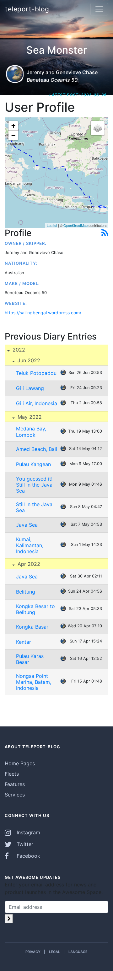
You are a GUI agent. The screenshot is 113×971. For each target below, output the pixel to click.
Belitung (25, 592)
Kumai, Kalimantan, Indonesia (29, 545)
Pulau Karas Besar (30, 659)
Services (15, 794)
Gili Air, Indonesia (36, 403)
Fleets (12, 774)
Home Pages (20, 763)
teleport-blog (27, 9)
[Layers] (98, 128)
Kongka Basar (32, 627)
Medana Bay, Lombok (31, 431)
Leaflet (52, 225)
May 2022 (29, 417)
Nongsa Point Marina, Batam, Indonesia (33, 682)
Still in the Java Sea (34, 507)
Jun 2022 (28, 360)
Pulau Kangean (33, 464)
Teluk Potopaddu (36, 373)
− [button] (13, 135)
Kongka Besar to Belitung (35, 609)
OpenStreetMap (75, 225)
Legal (54, 952)
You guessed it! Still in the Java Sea (34, 485)
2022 (18, 349)
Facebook (27, 856)
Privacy (32, 952)
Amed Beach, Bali (36, 449)
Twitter (24, 844)
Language (78, 952)
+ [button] (13, 126)
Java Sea (27, 525)
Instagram (27, 832)
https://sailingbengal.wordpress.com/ (43, 312)
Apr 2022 (28, 564)
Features (15, 784)
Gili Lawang (30, 388)
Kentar (23, 642)
